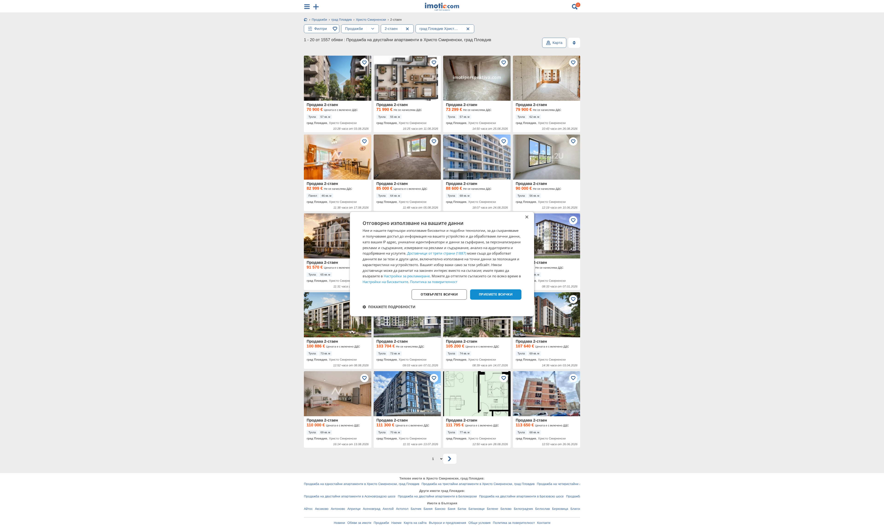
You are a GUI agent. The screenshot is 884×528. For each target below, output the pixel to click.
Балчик (416, 509)
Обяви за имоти (359, 522)
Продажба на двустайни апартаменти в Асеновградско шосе (349, 496)
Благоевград (579, 509)
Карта (557, 43)
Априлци (354, 509)
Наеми (396, 522)
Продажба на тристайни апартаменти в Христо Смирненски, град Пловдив (478, 484)
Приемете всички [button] (496, 294)
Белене (492, 509)
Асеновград (371, 509)
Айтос (308, 509)
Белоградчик (523, 509)
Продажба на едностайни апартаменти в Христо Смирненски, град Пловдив (361, 484)
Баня (451, 509)
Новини (339, 522)
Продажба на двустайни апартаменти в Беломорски (437, 496)
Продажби (381, 522)
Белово (506, 509)
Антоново (338, 509)
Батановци (476, 509)
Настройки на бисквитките (385, 281)
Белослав (542, 509)
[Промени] (373, 29)
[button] (389, 306)
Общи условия (479, 522)
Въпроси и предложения (447, 522)
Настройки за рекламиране (407, 276)
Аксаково (322, 509)
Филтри (320, 29)
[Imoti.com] (306, 20)
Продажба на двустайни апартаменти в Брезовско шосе (521, 496)
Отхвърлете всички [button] (439, 294)
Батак (462, 509)
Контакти (543, 522)
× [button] (526, 217)
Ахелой (388, 509)
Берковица (560, 509)
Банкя (428, 509)
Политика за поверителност (514, 522)
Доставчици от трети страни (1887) (436, 253)
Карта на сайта (415, 522)
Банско (440, 509)
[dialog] (442, 264)
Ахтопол (402, 509)
